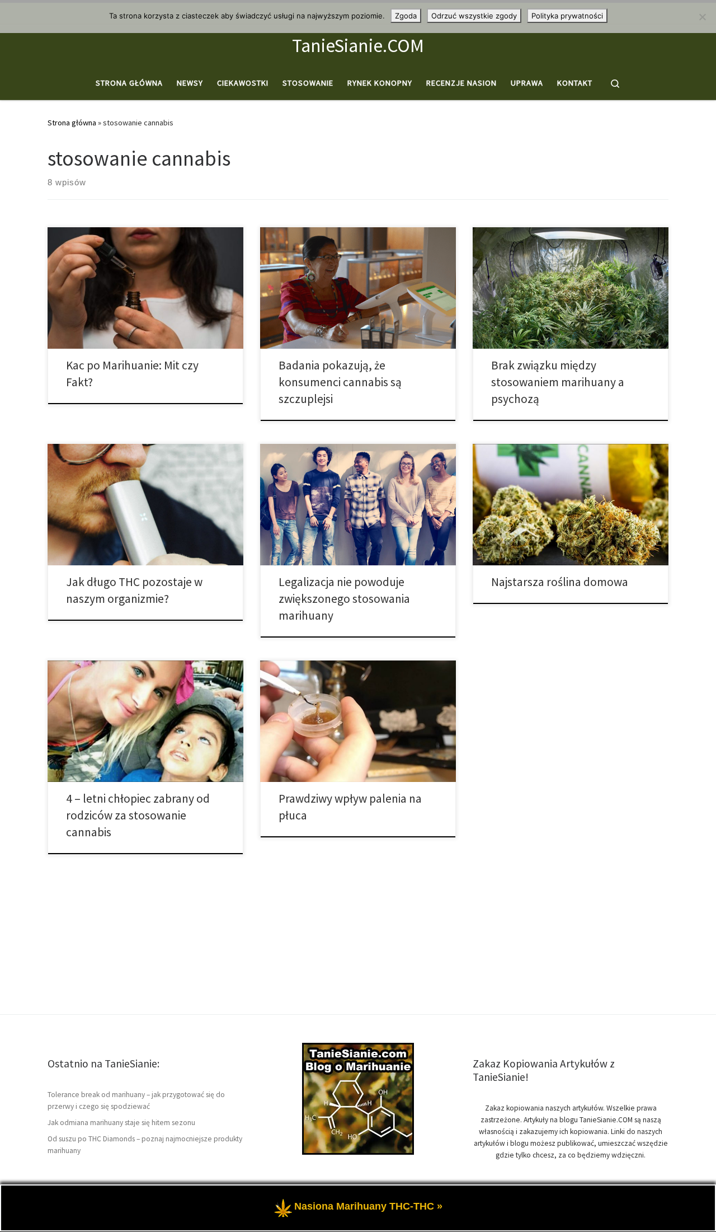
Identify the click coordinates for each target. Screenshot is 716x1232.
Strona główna (72, 123)
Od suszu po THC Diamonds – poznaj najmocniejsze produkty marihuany (145, 1144)
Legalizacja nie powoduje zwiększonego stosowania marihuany (344, 598)
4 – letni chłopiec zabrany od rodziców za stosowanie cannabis (138, 815)
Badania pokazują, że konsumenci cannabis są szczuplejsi (340, 382)
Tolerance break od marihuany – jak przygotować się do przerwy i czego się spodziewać (136, 1100)
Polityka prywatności (567, 15)
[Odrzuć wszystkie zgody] (702, 16)
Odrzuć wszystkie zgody (474, 15)
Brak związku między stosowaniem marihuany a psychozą (557, 382)
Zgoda (406, 15)
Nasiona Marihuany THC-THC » (368, 1206)
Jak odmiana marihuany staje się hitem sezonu (121, 1122)
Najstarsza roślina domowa (559, 581)
